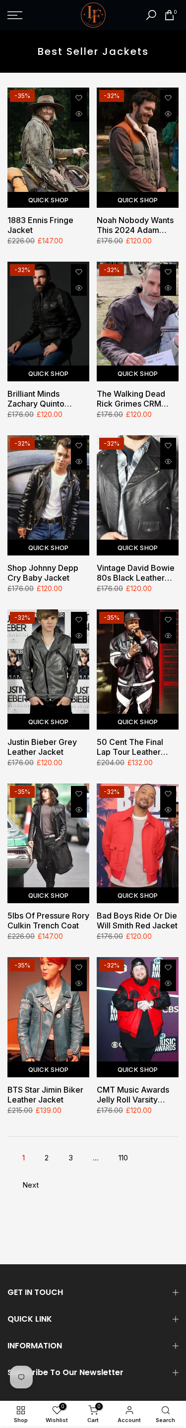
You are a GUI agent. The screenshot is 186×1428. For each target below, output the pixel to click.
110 (123, 1157)
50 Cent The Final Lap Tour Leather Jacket (130, 747)
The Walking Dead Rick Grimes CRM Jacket (131, 399)
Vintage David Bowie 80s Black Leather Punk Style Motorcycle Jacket (136, 573)
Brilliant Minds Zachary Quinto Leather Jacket (35, 399)
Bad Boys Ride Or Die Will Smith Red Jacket (137, 920)
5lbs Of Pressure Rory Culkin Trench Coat (48, 920)
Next (30, 1185)
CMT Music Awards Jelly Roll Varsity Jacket (133, 1095)
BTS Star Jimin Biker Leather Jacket (45, 1095)
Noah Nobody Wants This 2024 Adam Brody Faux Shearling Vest (137, 225)
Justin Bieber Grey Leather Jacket (42, 747)
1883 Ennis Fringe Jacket (40, 225)
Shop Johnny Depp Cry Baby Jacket (42, 573)
